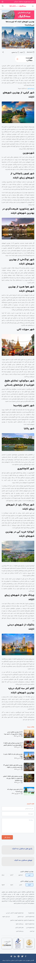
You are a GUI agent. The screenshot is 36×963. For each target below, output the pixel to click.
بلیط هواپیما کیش (29, 916)
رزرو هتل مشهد (19, 924)
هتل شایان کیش (19, 927)
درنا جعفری (14, 52)
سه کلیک (8, 960)
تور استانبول (20, 916)
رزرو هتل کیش (19, 931)
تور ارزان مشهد (6, 916)
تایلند (21, 52)
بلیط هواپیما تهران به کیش (16, 913)
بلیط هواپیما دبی (30, 927)
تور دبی (8, 913)
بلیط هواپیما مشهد (29, 924)
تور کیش (32, 931)
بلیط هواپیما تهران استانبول (16, 920)
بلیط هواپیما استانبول (29, 920)
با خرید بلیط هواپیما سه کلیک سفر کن (24, 2)
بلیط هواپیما (31, 913)
